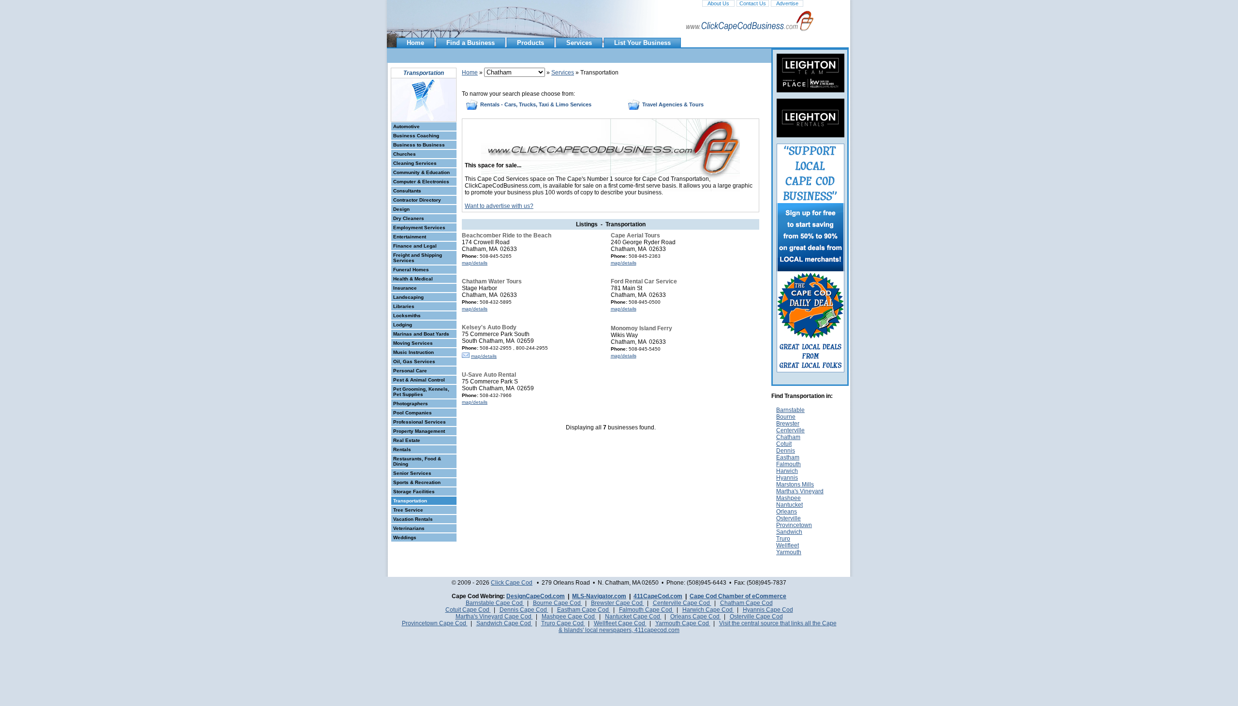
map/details (474, 262)
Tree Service (408, 510)
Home (415, 42)
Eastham (787, 457)
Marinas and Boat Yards (421, 334)
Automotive (406, 126)
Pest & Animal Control (419, 379)
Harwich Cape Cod (708, 609)
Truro (783, 538)
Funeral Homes (411, 269)
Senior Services (412, 473)
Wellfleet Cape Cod (620, 623)
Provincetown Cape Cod (435, 623)
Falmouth (788, 464)
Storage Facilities (414, 491)
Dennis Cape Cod (524, 609)
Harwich (787, 471)
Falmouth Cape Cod (646, 609)
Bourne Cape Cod (557, 603)
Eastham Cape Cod (583, 609)
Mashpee (788, 498)
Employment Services (419, 227)
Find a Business (470, 42)
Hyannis (787, 477)
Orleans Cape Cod (695, 616)
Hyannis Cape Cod (768, 609)
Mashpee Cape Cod (569, 616)
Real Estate (406, 440)
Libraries (403, 306)
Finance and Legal (415, 246)
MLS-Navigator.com (599, 596)
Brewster (787, 423)
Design (401, 209)
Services (579, 42)
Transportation (410, 500)
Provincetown (794, 525)
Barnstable (790, 410)
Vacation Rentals (413, 519)
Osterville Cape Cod (756, 616)
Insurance (405, 288)
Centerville (790, 430)
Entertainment (409, 236)
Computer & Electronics (421, 181)
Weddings (404, 537)
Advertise (787, 3)
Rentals (402, 449)
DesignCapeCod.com (535, 596)
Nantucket (789, 504)
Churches (404, 154)
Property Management (419, 431)
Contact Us (752, 3)
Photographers (410, 403)
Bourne (786, 416)
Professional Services (419, 422)
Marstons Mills (795, 484)
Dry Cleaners (408, 218)
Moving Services (413, 343)
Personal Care (410, 370)
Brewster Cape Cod (617, 603)
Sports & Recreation (417, 482)
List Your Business (642, 42)
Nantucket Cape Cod (633, 616)
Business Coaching (416, 135)
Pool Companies (412, 412)
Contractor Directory (417, 200)
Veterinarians (409, 528)
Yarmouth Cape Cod (682, 623)
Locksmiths (407, 315)
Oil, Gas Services (414, 361)
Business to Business (419, 144)
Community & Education (421, 172)
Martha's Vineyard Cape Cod (494, 616)
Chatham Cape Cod (746, 603)
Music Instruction (413, 352)
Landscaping (408, 297)
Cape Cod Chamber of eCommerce (738, 596)
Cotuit (784, 444)
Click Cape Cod (511, 582)
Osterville (788, 518)
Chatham (788, 437)
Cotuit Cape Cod (468, 609)
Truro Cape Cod (563, 623)
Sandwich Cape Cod (504, 623)
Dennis (785, 450)
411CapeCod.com (658, 596)
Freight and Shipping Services (417, 257)
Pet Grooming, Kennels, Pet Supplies (421, 391)
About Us (718, 3)
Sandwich (789, 532)
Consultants (407, 190)
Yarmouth (788, 552)
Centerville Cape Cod (682, 603)
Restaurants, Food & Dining (417, 461)
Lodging (402, 324)
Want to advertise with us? (499, 206)
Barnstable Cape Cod (495, 603)
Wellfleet (787, 545)
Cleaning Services (415, 163)
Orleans (786, 511)
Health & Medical (413, 278)
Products (530, 42)
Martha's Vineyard (800, 491)
